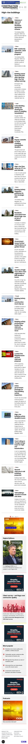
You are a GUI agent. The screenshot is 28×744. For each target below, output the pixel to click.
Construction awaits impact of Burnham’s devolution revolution (13, 671)
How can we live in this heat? (9, 721)
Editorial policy (18, 736)
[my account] (20, 7)
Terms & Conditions (7, 734)
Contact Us (17, 734)
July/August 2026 (9, 566)
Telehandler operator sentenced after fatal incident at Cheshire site (14, 655)
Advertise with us (7, 733)
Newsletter (5, 731)
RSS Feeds (16, 733)
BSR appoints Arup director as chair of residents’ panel (14, 660)
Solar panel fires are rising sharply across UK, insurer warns (13, 666)
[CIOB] (20, 742)
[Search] (22, 7)
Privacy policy (6, 736)
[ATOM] (8, 741)
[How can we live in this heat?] (12, 710)
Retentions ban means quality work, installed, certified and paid (14, 649)
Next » (16, 516)
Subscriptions (18, 731)
